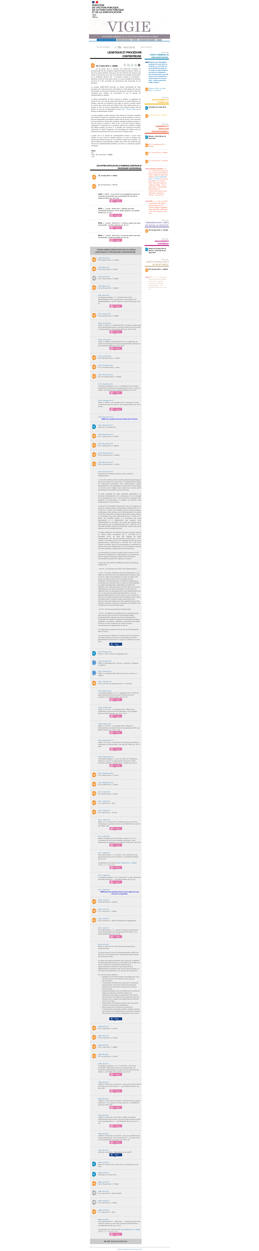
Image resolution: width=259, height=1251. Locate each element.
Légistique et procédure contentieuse (124, 54)
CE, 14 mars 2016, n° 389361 (158, 152)
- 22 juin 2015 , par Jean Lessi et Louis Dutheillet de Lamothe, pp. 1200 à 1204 (119, 824)
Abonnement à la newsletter (147, 40)
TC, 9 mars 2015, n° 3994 (106, 1212)
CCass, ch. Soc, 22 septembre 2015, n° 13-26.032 (115, 684)
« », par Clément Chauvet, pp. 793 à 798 (119, 1086)
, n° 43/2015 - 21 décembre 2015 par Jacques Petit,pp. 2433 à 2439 (119, 327)
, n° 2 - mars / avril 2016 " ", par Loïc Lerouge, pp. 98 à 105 (158, 207)
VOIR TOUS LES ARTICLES (116, 1241)
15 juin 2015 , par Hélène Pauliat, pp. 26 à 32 (119, 878)
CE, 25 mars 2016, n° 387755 (107, 185)
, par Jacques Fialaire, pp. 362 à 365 (119, 840)
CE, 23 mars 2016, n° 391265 (158, 230)
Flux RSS (134, 40)
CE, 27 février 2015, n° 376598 (108, 1184)
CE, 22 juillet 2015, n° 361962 (108, 785)
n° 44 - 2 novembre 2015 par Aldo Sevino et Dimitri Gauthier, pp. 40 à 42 (119, 388)
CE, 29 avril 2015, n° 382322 (107, 902)
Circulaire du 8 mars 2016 (157, 107)
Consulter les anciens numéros (106, 40)
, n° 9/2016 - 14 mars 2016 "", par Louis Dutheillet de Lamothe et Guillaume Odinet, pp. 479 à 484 (119, 196)
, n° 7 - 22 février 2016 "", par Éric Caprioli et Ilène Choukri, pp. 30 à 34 (119, 300)
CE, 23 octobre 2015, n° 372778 (108, 464)
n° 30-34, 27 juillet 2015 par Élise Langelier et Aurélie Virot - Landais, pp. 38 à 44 (117, 761)
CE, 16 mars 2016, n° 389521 (107, 176)
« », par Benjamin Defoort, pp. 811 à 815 (119, 1120)
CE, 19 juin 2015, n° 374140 (107, 812)
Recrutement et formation (160, 101)
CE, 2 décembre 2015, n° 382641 (109, 358)
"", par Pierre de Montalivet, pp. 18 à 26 (118, 932)
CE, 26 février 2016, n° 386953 (108, 288)
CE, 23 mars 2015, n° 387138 (107, 1028)
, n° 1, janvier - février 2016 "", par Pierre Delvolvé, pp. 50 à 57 (119, 224)
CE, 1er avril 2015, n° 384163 (108, 1056)
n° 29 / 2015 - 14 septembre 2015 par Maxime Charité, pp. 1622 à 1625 (119, 728)
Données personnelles (135, 1249)
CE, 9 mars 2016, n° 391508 (158, 115)
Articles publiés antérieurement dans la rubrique (115, 250)
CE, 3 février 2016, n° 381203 (108, 269)
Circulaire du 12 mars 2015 (107, 1175)
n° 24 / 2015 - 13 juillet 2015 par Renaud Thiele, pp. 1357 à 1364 (119, 744)
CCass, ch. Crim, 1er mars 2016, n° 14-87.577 (157, 89)
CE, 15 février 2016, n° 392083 (108, 279)
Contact (159, 40)
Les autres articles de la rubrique (119, 167)
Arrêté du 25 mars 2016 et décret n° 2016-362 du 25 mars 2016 (157, 250)
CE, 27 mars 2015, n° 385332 (107, 1038)
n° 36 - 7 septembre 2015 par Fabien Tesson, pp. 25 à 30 (118, 695)
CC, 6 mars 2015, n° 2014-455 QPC (110, 1193)
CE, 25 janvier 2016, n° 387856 (108, 260)
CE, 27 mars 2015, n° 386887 (107, 1047)
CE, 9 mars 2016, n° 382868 (104, 155)
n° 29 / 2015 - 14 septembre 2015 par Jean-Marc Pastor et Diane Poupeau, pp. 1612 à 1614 (117, 711)
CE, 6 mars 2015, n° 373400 (107, 1203)
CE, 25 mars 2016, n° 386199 (158, 161)
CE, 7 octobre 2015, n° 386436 (108, 446)
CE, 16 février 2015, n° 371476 (108, 775)
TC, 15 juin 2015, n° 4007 (106, 803)
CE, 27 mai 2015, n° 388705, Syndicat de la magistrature (117, 921)
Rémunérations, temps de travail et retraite (157, 223)
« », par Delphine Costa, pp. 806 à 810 (119, 1103)
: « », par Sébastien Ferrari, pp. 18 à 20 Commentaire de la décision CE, (119, 1225)
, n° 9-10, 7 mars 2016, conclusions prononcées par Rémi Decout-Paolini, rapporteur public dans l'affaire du (158, 173)
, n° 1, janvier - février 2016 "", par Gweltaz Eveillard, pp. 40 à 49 (119, 210)
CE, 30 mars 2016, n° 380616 (158, 269)
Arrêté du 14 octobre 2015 (107, 427)
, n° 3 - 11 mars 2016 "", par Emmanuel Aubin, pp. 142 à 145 (158, 283)
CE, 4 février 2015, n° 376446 (108, 794)
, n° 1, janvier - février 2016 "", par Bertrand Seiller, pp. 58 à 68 (119, 236)
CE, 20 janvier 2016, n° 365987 (108, 316)
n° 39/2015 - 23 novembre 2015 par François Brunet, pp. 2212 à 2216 (119, 404)
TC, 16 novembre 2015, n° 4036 (108, 367)
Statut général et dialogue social (159, 56)
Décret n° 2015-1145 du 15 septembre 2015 (112, 654)
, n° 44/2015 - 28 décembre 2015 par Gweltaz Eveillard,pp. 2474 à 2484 (119, 344)
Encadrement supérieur (162, 242)
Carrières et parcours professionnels (160, 129)
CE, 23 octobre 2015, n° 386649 (108, 455)
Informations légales (122, 1249)
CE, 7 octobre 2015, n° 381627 (108, 436)
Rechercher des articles (123, 40)
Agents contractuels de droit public (157, 263)
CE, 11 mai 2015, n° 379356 (107, 911)
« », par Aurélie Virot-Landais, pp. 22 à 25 (118, 1069)
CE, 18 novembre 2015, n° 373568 (109, 377)
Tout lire (165, 52)
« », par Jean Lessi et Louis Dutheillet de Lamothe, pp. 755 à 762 (119, 1138)
